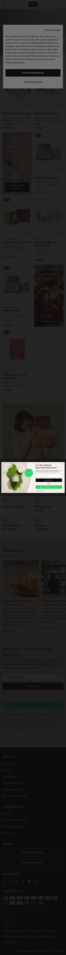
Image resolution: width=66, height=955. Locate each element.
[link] (49, 487)
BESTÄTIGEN (49, 480)
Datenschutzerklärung (43, 490)
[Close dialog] (63, 464)
